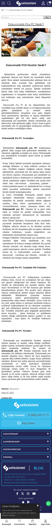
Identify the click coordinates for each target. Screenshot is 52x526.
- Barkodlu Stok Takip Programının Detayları (20, 482)
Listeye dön (6, 398)
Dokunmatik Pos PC (13, 105)
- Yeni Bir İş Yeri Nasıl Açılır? (14, 477)
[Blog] (7, 10)
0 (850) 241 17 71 (38, 415)
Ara (46, 17)
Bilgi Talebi (28, 423)
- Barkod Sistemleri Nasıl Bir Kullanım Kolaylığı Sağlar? (24, 474)
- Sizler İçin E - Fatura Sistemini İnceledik (19, 480)
